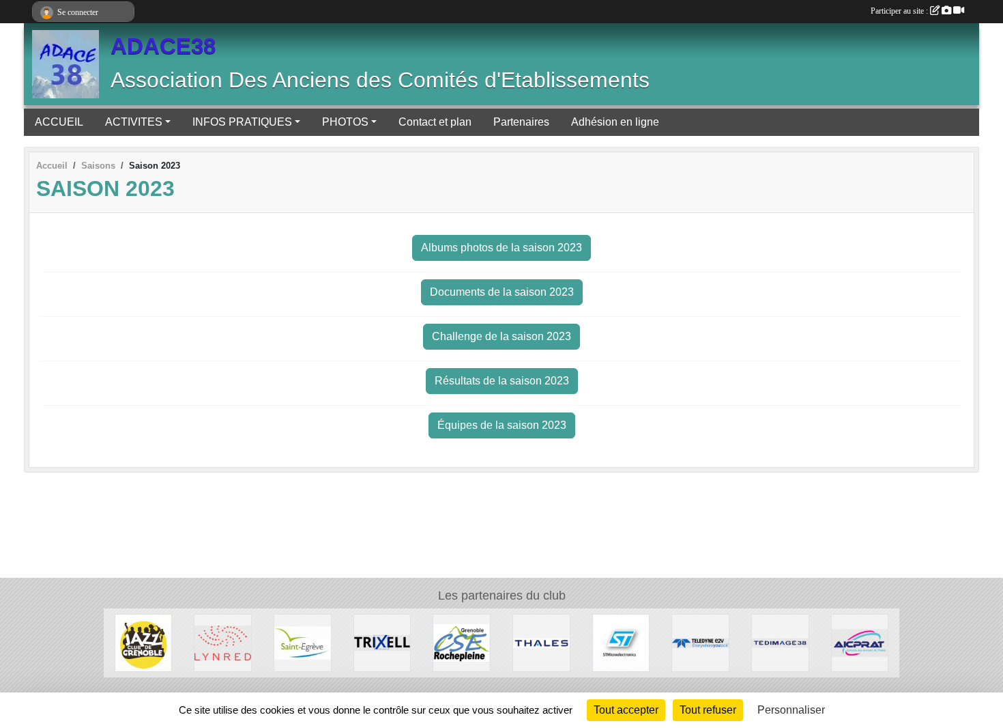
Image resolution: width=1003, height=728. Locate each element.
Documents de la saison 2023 (502, 292)
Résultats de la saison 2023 (502, 381)
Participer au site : (900, 11)
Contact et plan (434, 122)
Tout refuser (708, 710)
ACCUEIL (59, 122)
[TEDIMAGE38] (780, 642)
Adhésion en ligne (615, 122)
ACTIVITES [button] (133, 122)
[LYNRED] (223, 642)
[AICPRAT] (860, 642)
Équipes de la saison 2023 (501, 425)
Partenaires (521, 122)
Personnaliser (791, 710)
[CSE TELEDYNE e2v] (462, 642)
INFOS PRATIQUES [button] (242, 122)
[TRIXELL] (382, 642)
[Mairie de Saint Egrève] (303, 642)
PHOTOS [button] (345, 122)
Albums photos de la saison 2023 (501, 247)
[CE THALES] (541, 642)
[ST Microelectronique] (621, 642)
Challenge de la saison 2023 (501, 336)
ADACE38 (163, 46)
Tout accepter (626, 710)
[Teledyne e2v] (700, 642)
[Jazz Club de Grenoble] (144, 642)
